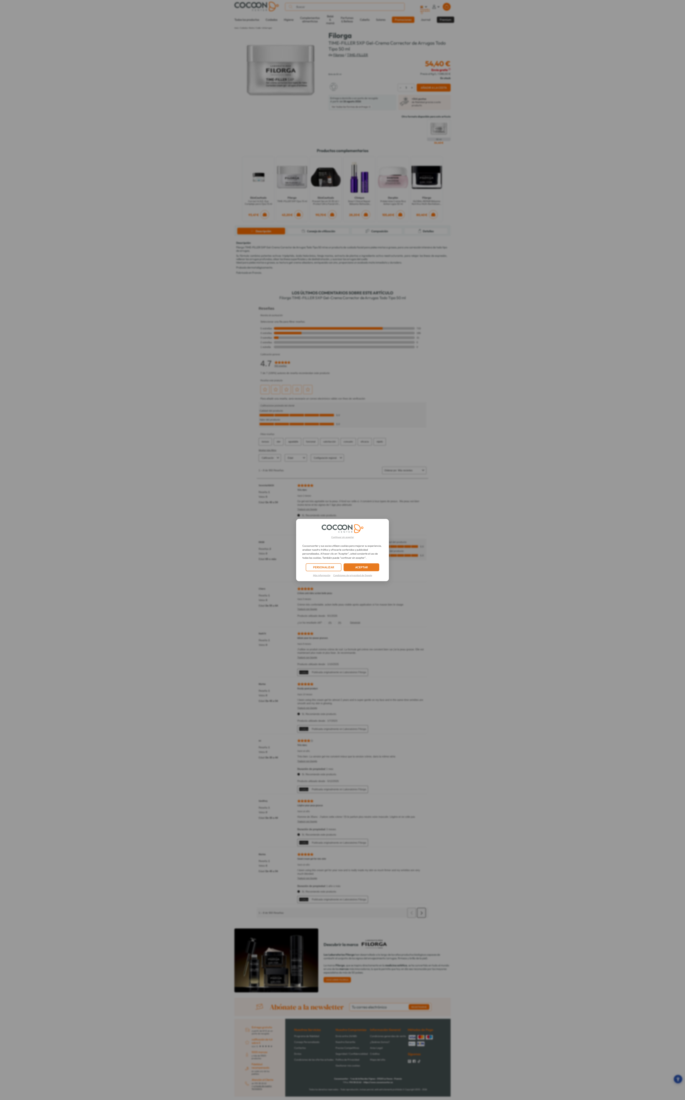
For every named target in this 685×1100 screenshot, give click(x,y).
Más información (321, 575)
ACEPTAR (361, 567)
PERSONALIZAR (323, 567)
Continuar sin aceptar (342, 537)
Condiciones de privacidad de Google (352, 575)
